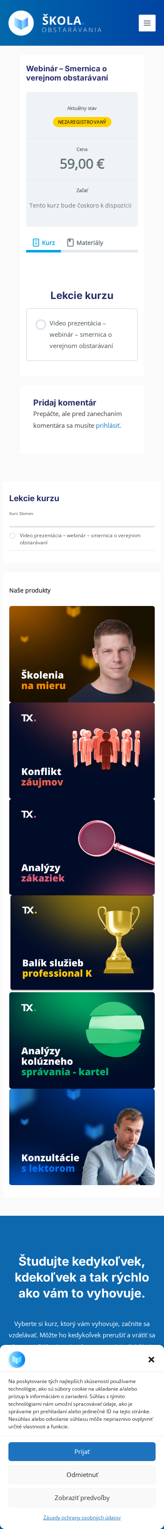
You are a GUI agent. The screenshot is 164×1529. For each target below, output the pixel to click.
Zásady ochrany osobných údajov (82, 1517)
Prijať (82, 1451)
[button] (151, 1359)
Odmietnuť (82, 1474)
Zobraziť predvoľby (82, 1497)
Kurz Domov (21, 513)
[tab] (43, 242)
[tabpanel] (82, 264)
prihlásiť (107, 425)
